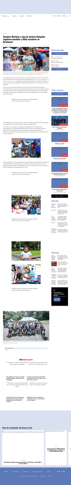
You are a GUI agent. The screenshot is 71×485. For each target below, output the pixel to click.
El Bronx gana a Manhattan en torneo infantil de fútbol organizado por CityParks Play (63, 282)
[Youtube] (59, 16)
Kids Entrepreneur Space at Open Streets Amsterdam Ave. (60, 174)
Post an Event (60, 93)
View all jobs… (59, 69)
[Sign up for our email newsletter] (64, 16)
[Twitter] (55, 16)
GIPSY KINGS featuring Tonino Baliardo (59, 128)
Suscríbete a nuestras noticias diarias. (59, 294)
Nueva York (14, 16)
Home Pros (30, 16)
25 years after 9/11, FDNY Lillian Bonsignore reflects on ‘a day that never (56, 450)
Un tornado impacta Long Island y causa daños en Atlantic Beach (62, 218)
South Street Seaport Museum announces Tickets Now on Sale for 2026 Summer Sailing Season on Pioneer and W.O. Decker (60, 110)
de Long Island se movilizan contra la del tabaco (36, 399)
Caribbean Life (23, 460)
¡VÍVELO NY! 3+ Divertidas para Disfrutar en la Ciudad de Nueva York (63, 211)
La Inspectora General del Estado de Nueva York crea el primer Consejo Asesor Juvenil (36, 378)
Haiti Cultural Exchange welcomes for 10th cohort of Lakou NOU (23, 462)
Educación (5, 33)
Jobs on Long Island (57, 50)
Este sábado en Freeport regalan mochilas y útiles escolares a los (15, 378)
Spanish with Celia (59, 144)
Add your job (60, 53)
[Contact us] (62, 16)
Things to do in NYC (57, 90)
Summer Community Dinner (59, 159)
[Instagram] (57, 16)
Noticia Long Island (8, 45)
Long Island (21, 16)
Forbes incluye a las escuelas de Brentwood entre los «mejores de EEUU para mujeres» (15, 399)
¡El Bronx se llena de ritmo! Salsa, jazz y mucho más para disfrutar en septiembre (63, 224)
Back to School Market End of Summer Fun (59, 191)
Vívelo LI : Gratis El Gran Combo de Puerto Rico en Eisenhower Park (63, 205)
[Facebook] (53, 16)
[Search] (66, 16)
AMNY (56, 446)
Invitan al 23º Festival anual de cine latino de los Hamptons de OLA (63, 231)
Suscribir (57, 299)
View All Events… (59, 196)
